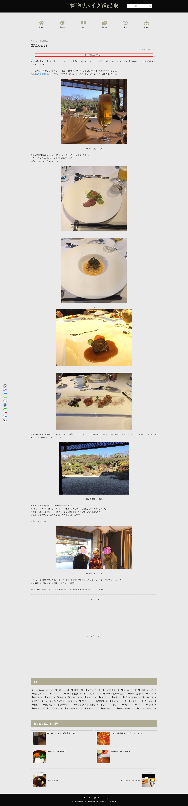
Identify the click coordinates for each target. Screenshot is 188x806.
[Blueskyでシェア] (5, 393)
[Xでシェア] (5, 386)
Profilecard (99, 798)
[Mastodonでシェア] (5, 389)
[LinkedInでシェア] (5, 416)
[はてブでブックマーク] (5, 405)
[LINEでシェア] (5, 408)
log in (107, 798)
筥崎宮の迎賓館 (42, 74)
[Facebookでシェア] (5, 401)
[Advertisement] (94, 616)
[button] (150, 6)
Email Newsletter (86, 798)
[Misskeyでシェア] (5, 397)
